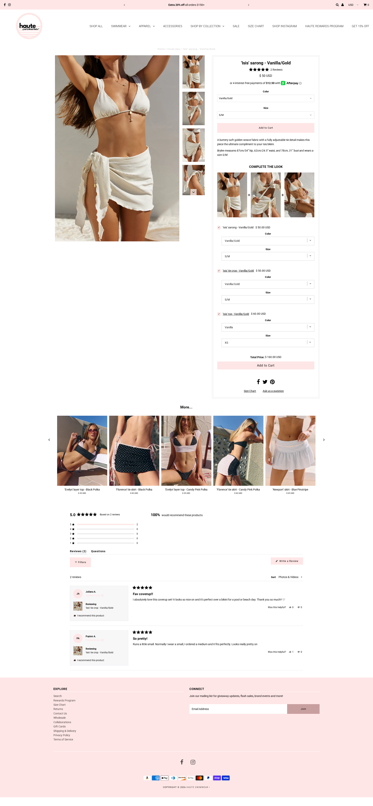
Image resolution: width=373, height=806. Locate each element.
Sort (273, 577)
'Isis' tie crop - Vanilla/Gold (238, 270)
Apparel (145, 26)
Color (266, 91)
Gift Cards (59, 726)
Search (57, 696)
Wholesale (59, 717)
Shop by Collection (205, 26)
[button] (265, 69)
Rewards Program (64, 700)
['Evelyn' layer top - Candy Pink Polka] (186, 451)
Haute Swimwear (197, 787)
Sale (236, 26)
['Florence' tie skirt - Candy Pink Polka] (238, 451)
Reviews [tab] (78, 552)
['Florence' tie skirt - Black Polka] (134, 451)
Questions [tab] (98, 552)
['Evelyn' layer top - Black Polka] (82, 451)
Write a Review (291, 562)
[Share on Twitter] (265, 382)
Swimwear (119, 26)
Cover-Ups (173, 49)
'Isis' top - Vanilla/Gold (236, 313)
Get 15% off (360, 26)
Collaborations (62, 722)
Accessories (172, 26)
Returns (58, 709)
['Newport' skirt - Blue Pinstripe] (290, 451)
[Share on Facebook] (258, 382)
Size (265, 108)
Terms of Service (63, 739)
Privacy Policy (61, 735)
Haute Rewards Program (324, 26)
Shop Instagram (284, 26)
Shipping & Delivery (64, 730)
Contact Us (60, 713)
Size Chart (256, 26)
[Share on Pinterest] (272, 382)
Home (161, 49)
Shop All (96, 26)
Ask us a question (273, 391)
